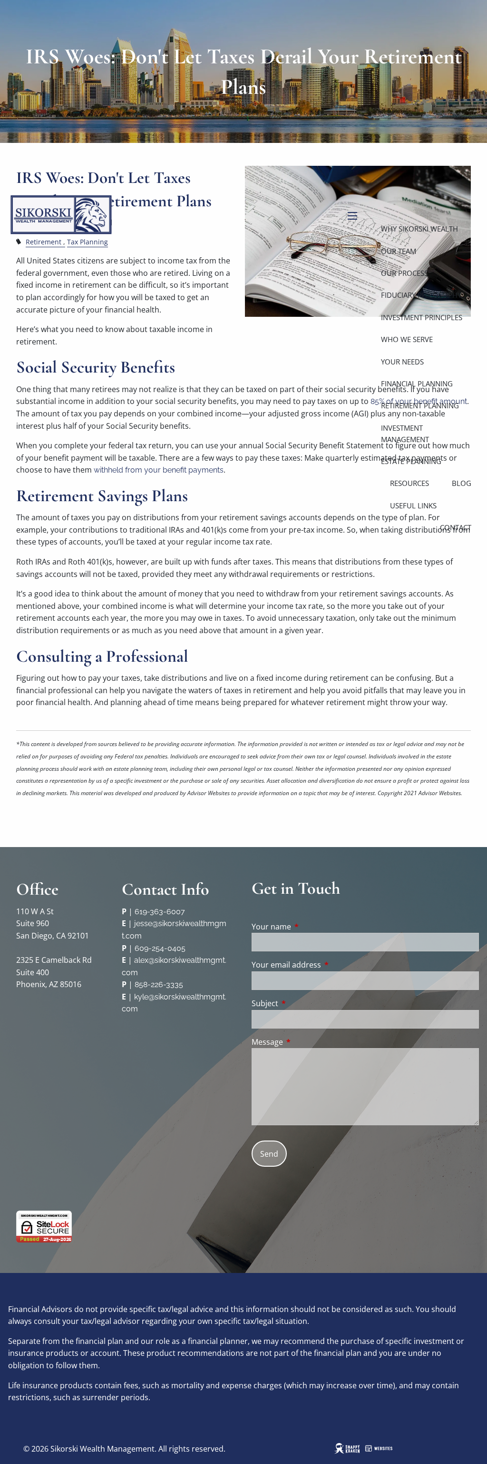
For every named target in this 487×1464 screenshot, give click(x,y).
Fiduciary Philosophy (421, 295)
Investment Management (405, 433)
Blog (461, 483)
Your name (310, 926)
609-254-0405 (160, 948)
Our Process (404, 273)
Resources (409, 483)
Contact (455, 527)
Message (306, 1042)
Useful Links (413, 505)
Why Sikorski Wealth (419, 228)
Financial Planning (417, 383)
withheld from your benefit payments (159, 470)
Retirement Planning (420, 405)
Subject (303, 1003)
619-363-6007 (160, 911)
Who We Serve (407, 339)
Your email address (325, 964)
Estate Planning (411, 461)
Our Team (398, 251)
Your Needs (402, 361)
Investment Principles (421, 317)
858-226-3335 (159, 984)
